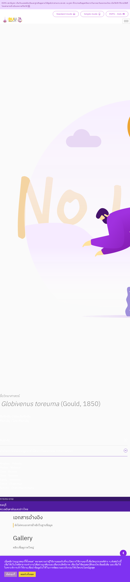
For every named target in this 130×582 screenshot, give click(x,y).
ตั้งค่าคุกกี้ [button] (10, 574)
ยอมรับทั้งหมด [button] (27, 574)
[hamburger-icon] (126, 21)
